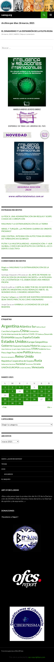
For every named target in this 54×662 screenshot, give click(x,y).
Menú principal (50, 15)
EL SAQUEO (5, 479)
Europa (30, 341)
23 (12, 399)
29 (5, 403)
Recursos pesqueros (8, 357)
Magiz (4, 267)
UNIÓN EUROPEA (10, 367)
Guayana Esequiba (21, 346)
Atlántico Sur (27, 326)
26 (34, 399)
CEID (3, 469)
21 (49, 395)
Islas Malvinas (6, 349)
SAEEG (16, 34)
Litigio (18, 349)
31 (20, 403)
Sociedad (20, 364)
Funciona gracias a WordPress (12, 651)
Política (28, 352)
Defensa (41, 334)
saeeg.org (6, 14)
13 (41, 391)
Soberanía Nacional (8, 364)
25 (27, 399)
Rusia (38, 360)
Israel (14, 349)
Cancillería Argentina (10, 331)
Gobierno (7, 345)
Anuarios (8, 474)
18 (27, 395)
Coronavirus (34, 331)
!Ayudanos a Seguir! (9, 517)
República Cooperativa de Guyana (17, 360)
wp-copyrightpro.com (36, 657)
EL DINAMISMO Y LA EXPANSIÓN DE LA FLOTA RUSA (27, 31)
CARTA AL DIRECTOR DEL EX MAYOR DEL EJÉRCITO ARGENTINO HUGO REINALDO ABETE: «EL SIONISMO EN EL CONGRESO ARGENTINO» (26, 289)
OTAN (34, 348)
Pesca (48, 349)
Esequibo (18, 337)
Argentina (10, 326)
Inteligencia (44, 346)
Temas (4, 464)
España (27, 337)
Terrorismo (29, 364)
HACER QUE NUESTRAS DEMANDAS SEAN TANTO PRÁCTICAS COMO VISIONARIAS (26, 298)
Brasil (43, 327)
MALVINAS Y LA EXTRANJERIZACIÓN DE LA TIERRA (24, 224)
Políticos (37, 352)
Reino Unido (24, 356)
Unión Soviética (25, 368)
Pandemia (42, 349)
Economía (7, 337)
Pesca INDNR (17, 352)
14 (49, 391)
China (24, 331)
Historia (35, 345)
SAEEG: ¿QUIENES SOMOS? (11, 459)
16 (12, 395)
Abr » (49, 407)
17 (20, 395)
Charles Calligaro (8, 297)
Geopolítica (41, 341)
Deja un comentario (27, 34)
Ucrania (37, 364)
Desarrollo (48, 334)
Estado (35, 337)
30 (12, 403)
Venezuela (38, 367)
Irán (50, 346)
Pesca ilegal (6, 352)
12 (34, 391)
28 (49, 399)
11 (27, 391)
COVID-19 (32, 334)
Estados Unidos (14, 341)
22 (5, 399)
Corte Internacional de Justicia (14, 334)
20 (41, 395)
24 (20, 399)
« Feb (4, 407)
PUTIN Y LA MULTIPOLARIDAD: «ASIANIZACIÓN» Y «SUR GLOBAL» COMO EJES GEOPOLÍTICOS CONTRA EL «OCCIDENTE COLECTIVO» (27, 246)
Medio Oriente (26, 349)
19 (34, 395)
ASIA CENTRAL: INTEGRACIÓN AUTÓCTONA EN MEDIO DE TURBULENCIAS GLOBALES (26, 237)
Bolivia (38, 327)
